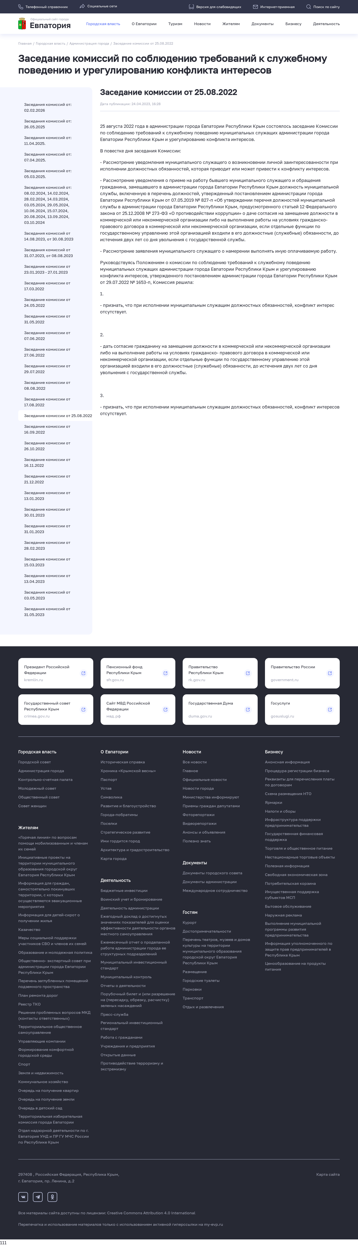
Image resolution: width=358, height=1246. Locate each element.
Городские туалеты (201, 980)
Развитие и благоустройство (128, 805)
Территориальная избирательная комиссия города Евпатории (50, 1119)
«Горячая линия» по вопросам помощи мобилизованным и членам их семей (53, 843)
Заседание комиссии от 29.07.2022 (47, 368)
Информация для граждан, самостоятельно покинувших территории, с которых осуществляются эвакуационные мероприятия (50, 895)
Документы (263, 23)
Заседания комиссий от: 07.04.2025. (48, 157)
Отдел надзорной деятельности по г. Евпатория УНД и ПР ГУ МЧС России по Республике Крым (53, 1136)
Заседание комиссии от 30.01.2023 (47, 512)
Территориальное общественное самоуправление (50, 1029)
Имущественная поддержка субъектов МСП (292, 894)
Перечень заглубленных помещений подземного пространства (53, 983)
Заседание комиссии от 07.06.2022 (47, 335)
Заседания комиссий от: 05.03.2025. (48, 173)
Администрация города (41, 770)
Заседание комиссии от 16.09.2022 (47, 429)
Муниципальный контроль (126, 976)
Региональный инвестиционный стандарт (132, 1025)
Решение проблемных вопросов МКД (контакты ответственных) (54, 1015)
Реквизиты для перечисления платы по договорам (300, 782)
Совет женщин (32, 805)
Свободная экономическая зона (296, 874)
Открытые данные (118, 1054)
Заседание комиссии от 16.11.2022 (47, 462)
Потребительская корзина (290, 883)
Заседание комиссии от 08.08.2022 (47, 385)
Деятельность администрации (130, 908)
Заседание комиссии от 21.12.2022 (47, 479)
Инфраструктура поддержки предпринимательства (293, 822)
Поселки (109, 823)
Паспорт (109, 779)
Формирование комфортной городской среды (46, 1052)
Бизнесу (293, 23)
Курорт (190, 922)
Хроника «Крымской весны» (128, 770)
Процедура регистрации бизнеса (297, 770)
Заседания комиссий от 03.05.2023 (47, 595)
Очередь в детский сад (40, 1108)
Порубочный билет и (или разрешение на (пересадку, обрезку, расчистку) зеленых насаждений (138, 999)
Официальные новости (205, 779)
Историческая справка (123, 761)
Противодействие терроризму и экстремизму (132, 1066)
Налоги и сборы (280, 811)
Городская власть (103, 23)
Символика (111, 797)
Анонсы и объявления (204, 832)
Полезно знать (197, 840)
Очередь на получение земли (46, 1099)
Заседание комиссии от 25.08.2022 (58, 415)
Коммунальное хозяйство (43, 1081)
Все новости (195, 761)
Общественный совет (39, 797)
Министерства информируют (211, 797)
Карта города (114, 858)
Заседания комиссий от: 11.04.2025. (48, 140)
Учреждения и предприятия (128, 1046)
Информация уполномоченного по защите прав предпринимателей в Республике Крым (298, 949)
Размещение (195, 971)
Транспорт (193, 998)
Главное (190, 770)
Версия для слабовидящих (218, 7)
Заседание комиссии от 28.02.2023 (47, 545)
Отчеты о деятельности (123, 985)
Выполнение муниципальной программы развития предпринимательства (293, 929)
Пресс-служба (114, 1014)
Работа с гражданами (121, 1037)
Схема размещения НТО (288, 793)
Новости (202, 23)
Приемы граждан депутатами (211, 805)
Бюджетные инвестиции (124, 890)
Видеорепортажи (200, 823)
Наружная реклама (283, 915)
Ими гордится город (120, 840)
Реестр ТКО (29, 1004)
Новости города (198, 788)
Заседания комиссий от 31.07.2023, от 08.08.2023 (48, 252)
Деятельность (326, 23)
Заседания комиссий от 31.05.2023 (47, 611)
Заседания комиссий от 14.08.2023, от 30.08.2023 (48, 236)
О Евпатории (144, 23)
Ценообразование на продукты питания (295, 966)
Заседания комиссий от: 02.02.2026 (48, 107)
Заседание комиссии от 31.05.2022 (47, 319)
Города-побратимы (119, 814)
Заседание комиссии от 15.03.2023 (47, 562)
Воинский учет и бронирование (131, 899)
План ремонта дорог (38, 995)
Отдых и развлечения (203, 1006)
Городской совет (34, 761)
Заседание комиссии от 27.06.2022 (47, 352)
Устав (106, 788)
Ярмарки (273, 802)
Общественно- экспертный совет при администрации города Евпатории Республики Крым (54, 966)
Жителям (231, 23)
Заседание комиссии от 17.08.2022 (47, 402)
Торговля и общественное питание (298, 848)
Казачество (29, 929)
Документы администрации (210, 881)
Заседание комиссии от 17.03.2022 (47, 285)
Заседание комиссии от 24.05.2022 (47, 302)
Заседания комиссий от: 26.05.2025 (48, 124)
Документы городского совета (212, 872)
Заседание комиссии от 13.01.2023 (47, 495)
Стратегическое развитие (125, 832)
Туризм (175, 23)
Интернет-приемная (277, 7)
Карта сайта (328, 1174)
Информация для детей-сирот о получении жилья (49, 917)
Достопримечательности (207, 931)
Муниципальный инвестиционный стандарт (134, 965)
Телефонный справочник (47, 7)
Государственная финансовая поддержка (294, 836)
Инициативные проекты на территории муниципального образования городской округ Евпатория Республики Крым (47, 866)
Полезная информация (287, 865)
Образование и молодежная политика (55, 952)
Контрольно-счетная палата (45, 779)
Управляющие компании (42, 1041)
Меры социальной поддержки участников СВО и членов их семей (52, 940)
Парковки (192, 989)
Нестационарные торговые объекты (300, 857)
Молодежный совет (37, 788)
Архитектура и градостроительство (135, 849)
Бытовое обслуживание (288, 906)
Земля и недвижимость (40, 1072)
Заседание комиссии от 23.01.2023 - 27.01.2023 (47, 269)
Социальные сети (102, 6)
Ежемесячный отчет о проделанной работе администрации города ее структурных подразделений (135, 948)
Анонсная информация (287, 761)
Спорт (24, 1064)
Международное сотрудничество (215, 890)
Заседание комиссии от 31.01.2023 (47, 528)
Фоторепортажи (199, 814)
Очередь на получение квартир (48, 1090)
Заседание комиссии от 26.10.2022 (47, 445)
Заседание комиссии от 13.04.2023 (47, 578)
